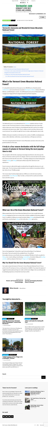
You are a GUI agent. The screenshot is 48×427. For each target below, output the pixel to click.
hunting (9, 160)
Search (4, 374)
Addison (33, 89)
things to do (25, 259)
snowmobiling (26, 257)
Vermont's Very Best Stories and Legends (23, 9)
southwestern (5, 89)
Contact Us (33, 0)
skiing (17, 219)
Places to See (5, 25)
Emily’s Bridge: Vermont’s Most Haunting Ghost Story (27, 20)
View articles (22, 288)
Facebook (20, 2)
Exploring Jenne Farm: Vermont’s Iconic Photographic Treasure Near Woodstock (11, 322)
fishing (14, 160)
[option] (31, 20)
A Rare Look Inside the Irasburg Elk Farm (34, 321)
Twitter (22, 2)
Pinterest (23, 2)
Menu (42, 17)
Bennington (28, 89)
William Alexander (7, 325)
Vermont (27, 123)
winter (29, 219)
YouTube (24, 2)
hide (14, 66)
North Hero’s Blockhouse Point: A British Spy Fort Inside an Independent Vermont (37, 392)
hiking (3, 215)
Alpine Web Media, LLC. (12, 425)
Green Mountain (14, 175)
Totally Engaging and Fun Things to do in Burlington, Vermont (12, 357)
